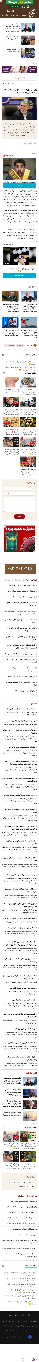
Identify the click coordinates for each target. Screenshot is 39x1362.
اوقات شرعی (20, 1325)
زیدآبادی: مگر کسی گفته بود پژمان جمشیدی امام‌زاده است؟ (21, 890)
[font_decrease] (25, 143)
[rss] (29, 1315)
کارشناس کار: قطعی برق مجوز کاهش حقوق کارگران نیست (19, 1248)
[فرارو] (32, 13)
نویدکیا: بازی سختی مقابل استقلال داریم (21, 591)
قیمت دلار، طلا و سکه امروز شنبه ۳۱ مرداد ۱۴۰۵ (19, 918)
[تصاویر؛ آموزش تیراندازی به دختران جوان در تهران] (28, 40)
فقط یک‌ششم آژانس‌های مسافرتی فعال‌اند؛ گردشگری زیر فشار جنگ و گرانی (21, 647)
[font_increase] (35, 143)
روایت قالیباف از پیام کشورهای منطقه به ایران (19, 795)
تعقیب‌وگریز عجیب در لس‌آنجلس (23, 1000)
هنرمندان (20, 345)
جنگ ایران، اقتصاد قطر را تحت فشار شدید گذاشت (21, 1218)
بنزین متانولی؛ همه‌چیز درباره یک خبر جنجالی (13, 50)
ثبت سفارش (19, 275)
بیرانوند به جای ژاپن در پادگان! (24, 1028)
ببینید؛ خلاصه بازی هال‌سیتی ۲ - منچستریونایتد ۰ (22, 1212)
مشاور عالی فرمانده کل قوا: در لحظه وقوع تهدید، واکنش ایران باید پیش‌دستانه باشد (10, 308)
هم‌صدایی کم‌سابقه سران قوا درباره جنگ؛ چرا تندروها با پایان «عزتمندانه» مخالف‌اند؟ (21, 763)
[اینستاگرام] (16, 1315)
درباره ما (34, 1321)
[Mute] (8, 263)
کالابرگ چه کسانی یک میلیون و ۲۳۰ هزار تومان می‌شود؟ (20, 732)
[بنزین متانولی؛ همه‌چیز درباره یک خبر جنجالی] (28, 53)
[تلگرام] (10, 1315)
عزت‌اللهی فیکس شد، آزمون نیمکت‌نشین (21, 676)
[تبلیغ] (19, 4)
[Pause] (5, 263)
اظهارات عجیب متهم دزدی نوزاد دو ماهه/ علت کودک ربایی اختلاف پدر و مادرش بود (20, 828)
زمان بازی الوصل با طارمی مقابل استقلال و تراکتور (22, 1207)
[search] (13, 11)
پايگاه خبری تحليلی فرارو (15, 1331)
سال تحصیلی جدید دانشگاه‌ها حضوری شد (19, 653)
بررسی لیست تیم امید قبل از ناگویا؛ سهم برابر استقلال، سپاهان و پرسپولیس (21, 612)
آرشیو (18, 1321)
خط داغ (34, 704)
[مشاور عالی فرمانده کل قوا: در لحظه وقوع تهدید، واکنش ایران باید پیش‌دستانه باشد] (10, 296)
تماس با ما (25, 1321)
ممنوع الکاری (10, 345)
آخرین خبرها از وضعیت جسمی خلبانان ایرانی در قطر (19, 859)
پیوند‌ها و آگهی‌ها (8, 1321)
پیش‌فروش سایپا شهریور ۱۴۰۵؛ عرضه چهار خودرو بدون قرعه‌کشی (19, 780)
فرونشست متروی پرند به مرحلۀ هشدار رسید (20, 1043)
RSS (4, 1325)
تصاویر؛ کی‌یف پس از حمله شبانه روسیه (21, 927)
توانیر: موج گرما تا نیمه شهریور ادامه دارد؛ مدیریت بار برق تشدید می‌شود (22, 629)
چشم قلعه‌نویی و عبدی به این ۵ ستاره (22, 585)
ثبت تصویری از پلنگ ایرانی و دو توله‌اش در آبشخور (21, 842)
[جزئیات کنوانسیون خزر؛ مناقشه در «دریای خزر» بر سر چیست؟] (30, 1116)
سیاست (24, 15)
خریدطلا (19, 185)
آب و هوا (11, 1325)
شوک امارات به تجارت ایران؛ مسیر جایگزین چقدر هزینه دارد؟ (21, 1058)
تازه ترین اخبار (31, 580)
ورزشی (18, 15)
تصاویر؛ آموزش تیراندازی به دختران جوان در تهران (12, 38)
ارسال (19, 516)
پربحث (7, 580)
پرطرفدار (18, 580)
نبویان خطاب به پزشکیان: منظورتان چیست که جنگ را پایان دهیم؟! (20, 905)
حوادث (13, 15)
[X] (22, 1315)
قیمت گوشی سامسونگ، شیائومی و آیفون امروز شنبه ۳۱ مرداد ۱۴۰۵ (20, 977)
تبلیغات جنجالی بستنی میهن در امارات (22, 747)
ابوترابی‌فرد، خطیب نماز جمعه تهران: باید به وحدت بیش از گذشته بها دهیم (10, 332)
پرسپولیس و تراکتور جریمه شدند (24, 596)
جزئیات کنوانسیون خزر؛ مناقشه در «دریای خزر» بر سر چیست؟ (12, 1113)
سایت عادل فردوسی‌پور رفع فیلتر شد (22, 988)
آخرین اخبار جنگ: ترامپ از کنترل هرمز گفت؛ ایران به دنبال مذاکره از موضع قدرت (29, 334)
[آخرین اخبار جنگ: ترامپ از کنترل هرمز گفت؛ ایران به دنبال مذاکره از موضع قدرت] (29, 322)
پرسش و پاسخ (31, 1325)
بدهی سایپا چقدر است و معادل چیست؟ (21, 875)
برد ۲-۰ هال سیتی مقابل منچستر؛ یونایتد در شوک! (22, 1223)
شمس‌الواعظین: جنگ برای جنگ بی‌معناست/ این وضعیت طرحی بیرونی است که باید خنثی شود (20, 943)
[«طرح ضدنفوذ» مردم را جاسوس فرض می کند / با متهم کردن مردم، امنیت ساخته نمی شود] (30, 1104)
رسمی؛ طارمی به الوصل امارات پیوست (22, 720)
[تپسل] (4, 156)
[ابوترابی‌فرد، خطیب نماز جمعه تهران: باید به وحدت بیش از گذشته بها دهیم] (10, 322)
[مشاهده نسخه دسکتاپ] (8, 11)
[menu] (4, 11)
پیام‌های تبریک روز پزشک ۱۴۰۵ (24, 690)
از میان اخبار (32, 287)
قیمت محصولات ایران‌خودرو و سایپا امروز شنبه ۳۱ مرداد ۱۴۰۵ (20, 1015)
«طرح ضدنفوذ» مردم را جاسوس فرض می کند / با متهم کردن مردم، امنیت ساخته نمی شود (11, 1104)
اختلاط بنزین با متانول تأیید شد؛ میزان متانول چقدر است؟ (20, 960)
